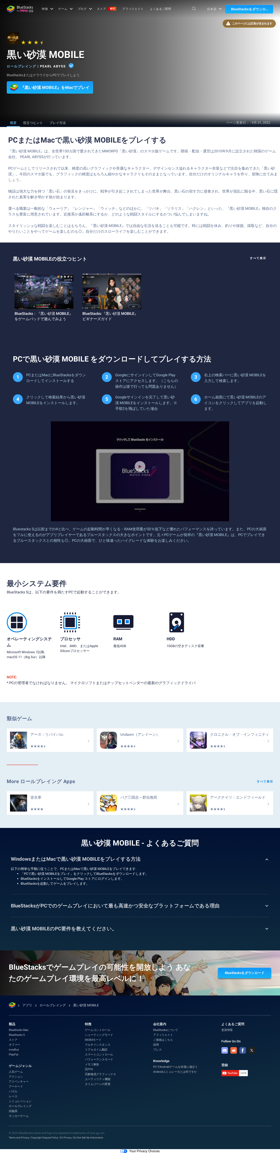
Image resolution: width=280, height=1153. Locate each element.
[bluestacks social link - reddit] (233, 1050)
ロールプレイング (21, 66)
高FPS (89, 1069)
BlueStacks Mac (18, 1030)
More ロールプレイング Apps (41, 781)
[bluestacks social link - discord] (224, 1050)
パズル (13, 1091)
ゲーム (62, 8)
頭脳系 (13, 1111)
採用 (156, 1044)
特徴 (45, 8)
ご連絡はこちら (163, 1039)
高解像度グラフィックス (100, 1074)
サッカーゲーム (19, 1116)
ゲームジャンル (20, 1066)
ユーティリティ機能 (97, 1079)
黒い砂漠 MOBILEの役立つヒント (50, 259)
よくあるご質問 (160, 8)
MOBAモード (93, 1039)
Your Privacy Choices (144, 1151)
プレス (157, 1049)
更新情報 (227, 1030)
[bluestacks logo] (20, 9)
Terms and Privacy (19, 1137)
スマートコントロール (99, 1054)
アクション (16, 1076)
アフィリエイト (133, 8)
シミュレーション (20, 1101)
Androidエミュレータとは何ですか (175, 1071)
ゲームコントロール (97, 1030)
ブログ (82, 8)
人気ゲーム (16, 1071)
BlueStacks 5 (17, 1034)
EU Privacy (66, 1137)
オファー (14, 1044)
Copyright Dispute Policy (44, 1137)
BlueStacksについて (165, 1030)
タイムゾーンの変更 (97, 1084)
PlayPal (13, 1054)
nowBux (14, 1049)
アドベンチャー (19, 1081)
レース (13, 1096)
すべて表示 (258, 258)
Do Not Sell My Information (88, 1137)
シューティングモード (99, 1034)
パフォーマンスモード (99, 1059)
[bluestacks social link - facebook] (242, 1050)
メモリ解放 (92, 1064)
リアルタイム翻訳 (96, 1049)
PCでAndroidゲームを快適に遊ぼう (175, 1066)
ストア (106, 8)
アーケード (16, 1086)
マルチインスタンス (97, 1044)
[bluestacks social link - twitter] (251, 1050)
